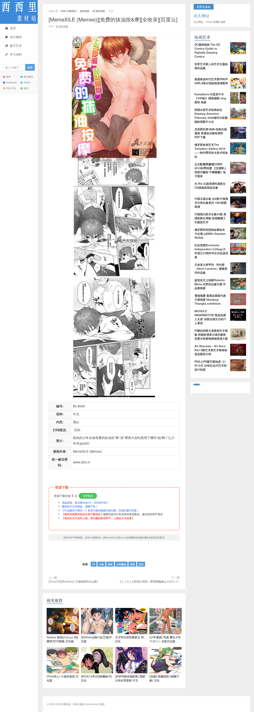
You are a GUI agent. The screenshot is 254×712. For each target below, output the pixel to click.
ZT (93, 564)
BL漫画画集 (99, 11)
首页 (13, 28)
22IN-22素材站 (19, 12)
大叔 (101, 564)
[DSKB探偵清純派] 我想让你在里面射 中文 (130, 678)
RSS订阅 (11, 88)
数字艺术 (16, 45)
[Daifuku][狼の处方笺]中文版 (96, 639)
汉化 (141, 564)
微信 (25, 88)
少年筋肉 (121, 564)
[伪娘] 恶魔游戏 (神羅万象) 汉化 (164, 678)
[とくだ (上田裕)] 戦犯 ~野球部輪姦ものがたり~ (150, 581)
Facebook (11, 82)
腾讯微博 (28, 76)
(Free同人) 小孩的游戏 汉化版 (62, 678)
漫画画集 (84, 11)
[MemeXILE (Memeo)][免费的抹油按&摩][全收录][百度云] (113, 19)
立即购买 (87, 496)
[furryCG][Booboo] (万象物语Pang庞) (73, 581)
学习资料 (16, 54)
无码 (132, 564)
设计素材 (16, 37)
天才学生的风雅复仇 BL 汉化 (130, 639)
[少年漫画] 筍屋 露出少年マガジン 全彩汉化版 (165, 639)
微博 (8, 76)
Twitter (26, 82)
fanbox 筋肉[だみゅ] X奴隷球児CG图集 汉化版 (62, 639)
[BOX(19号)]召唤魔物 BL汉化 (97, 678)
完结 (110, 564)
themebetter (92, 704)
